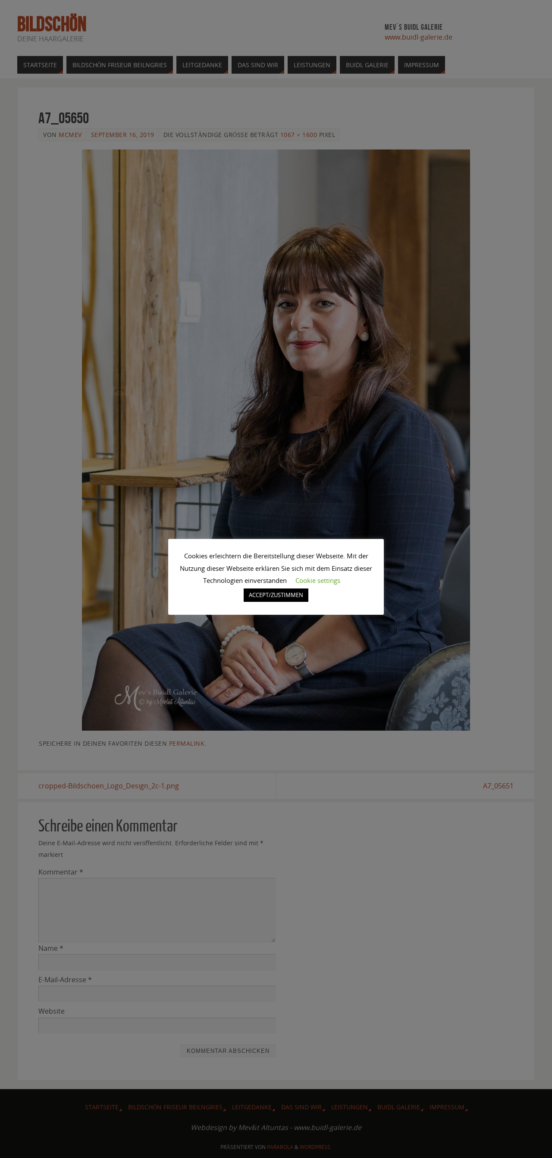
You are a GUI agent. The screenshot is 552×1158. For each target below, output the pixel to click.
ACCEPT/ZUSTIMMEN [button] (276, 595)
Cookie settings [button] (317, 580)
